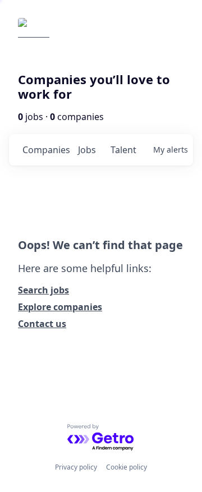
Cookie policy (126, 467)
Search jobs (43, 290)
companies (45, 150)
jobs (87, 150)
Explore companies (60, 307)
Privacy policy (76, 467)
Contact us (42, 324)
